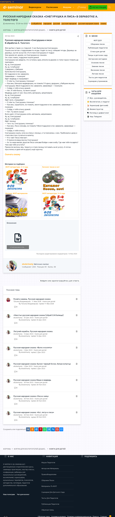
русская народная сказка (88, 23)
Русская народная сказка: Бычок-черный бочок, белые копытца (42, 364)
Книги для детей (49, 301)
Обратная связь (47, 510)
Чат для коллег (23, 494)
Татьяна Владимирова (22, 301)
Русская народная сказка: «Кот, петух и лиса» (33, 412)
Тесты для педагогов (49, 498)
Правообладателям (48, 474)
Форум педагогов (48, 462)
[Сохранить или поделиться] (78, 36)
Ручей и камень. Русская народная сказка (32, 299)
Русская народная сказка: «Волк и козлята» (32, 347)
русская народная (69, 23)
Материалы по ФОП (49, 486)
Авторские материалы (50, 468)
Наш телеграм (9, 494)
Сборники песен (47, 480)
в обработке (37, 23)
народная (47, 23)
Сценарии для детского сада (53, 492)
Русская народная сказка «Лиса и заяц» (31, 396)
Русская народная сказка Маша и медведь (32, 380)
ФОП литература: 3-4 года (53, 193)
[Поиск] (109, 7)
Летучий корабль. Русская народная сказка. (33, 331)
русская (56, 23)
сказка (103, 23)
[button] (73, 7)
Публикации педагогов (50, 504)
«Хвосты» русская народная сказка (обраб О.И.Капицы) (38, 315)
